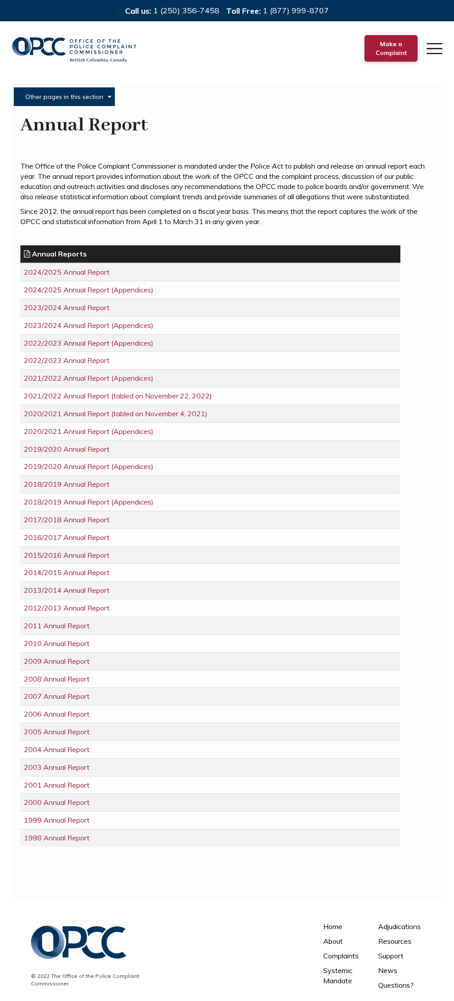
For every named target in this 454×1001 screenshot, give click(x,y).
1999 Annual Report (57, 820)
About (333, 941)
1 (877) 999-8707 (296, 10)
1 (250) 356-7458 (186, 10)
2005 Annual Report (57, 731)
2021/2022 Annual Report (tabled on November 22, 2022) (118, 395)
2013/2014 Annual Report (67, 590)
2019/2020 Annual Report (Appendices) (88, 466)
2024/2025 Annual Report (67, 272)
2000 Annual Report (57, 802)
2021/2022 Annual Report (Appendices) (88, 378)
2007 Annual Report (57, 696)
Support (390, 955)
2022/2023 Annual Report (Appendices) (88, 343)
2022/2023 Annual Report (67, 360)
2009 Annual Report (57, 661)
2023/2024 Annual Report (67, 307)
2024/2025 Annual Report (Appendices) (88, 289)
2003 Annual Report (57, 767)
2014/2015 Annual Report (67, 572)
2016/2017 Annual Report (67, 537)
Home (332, 926)
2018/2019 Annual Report (67, 484)
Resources (394, 941)
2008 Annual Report (57, 678)
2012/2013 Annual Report (67, 607)
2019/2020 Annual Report (67, 449)
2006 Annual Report (57, 713)
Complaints (341, 955)
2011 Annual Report (57, 625)
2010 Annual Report (57, 643)
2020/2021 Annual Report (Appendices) (88, 431)
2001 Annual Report (57, 784)
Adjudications (399, 926)
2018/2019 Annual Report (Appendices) (88, 501)
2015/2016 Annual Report (67, 555)
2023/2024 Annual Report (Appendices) (88, 325)
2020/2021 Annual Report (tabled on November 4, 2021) (115, 413)
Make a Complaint (391, 48)
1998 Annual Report (57, 837)
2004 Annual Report (57, 749)
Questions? (396, 985)
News (387, 970)
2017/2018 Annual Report (67, 519)
